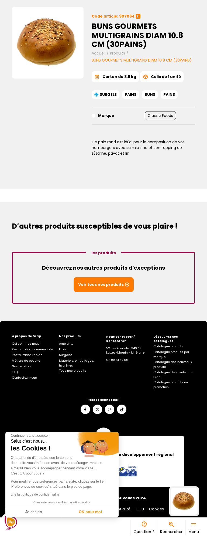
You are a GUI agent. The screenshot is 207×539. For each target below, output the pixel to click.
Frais (63, 349)
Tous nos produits (72, 370)
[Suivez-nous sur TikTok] (121, 409)
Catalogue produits (168, 346)
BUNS (149, 94)
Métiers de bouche (26, 360)
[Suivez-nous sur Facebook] (85, 409)
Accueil (98, 53)
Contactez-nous (24, 377)
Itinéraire (137, 352)
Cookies (156, 509)
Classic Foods (160, 115)
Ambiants (66, 343)
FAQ (15, 372)
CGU (140, 509)
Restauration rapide (27, 355)
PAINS (130, 94)
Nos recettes (21, 366)
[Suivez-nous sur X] (97, 409)
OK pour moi (90, 512)
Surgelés (66, 355)
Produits (117, 53)
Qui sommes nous (26, 343)
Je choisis (33, 512)
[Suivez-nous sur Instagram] (109, 409)
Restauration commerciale (32, 349)
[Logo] (11, 523)
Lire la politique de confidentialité (35, 494)
